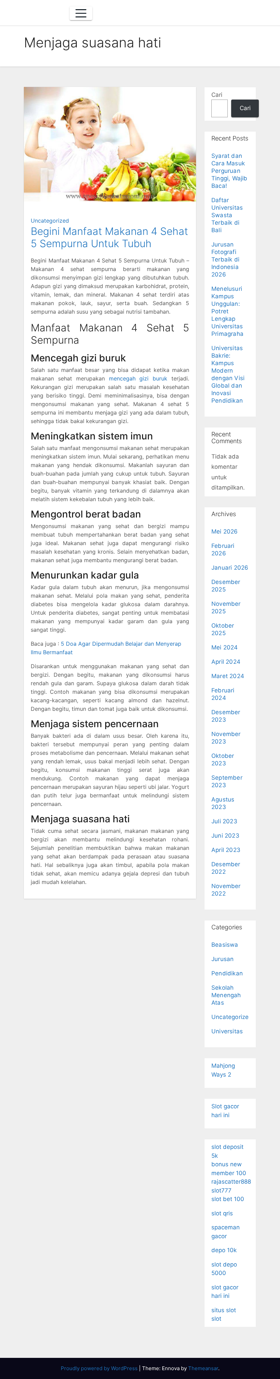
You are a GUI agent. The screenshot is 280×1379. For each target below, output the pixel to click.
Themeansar (203, 1368)
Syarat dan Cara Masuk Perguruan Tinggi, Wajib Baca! (229, 170)
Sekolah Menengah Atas (226, 995)
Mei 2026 (224, 531)
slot (216, 1318)
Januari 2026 (229, 567)
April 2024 (225, 661)
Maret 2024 (227, 676)
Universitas (227, 1031)
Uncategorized (50, 220)
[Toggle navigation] (81, 13)
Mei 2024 (224, 647)
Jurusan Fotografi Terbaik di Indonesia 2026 (225, 259)
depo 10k (224, 1250)
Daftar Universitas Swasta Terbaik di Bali (227, 215)
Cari (216, 94)
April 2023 (225, 849)
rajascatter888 (231, 1181)
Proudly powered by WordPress (100, 1368)
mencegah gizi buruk (138, 378)
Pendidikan (227, 973)
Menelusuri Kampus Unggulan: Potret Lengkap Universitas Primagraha (227, 311)
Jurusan (222, 959)
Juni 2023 (225, 835)
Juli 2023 (224, 821)
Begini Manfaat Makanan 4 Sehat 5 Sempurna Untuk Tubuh (109, 237)
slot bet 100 (227, 1199)
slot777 (221, 1190)
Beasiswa (224, 944)
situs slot (223, 1310)
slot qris (222, 1213)
